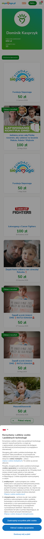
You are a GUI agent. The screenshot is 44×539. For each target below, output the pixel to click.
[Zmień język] (5, 429)
